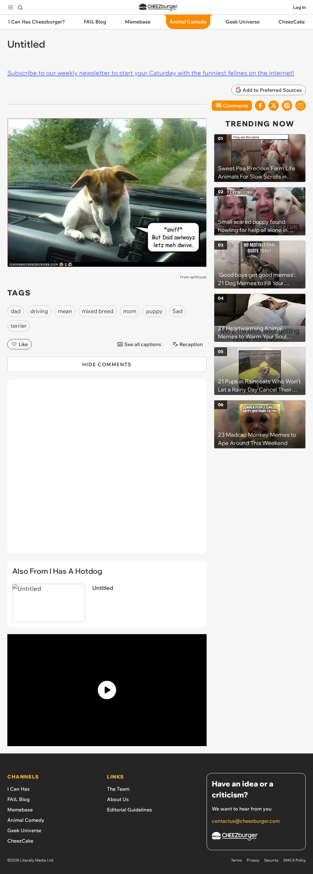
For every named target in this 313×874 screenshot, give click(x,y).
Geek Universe (24, 830)
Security (271, 860)
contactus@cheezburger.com (246, 821)
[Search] (20, 7)
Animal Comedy (25, 820)
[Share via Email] (300, 105)
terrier (19, 325)
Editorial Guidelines (129, 810)
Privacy (253, 860)
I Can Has (18, 789)
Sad (177, 311)
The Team (118, 789)
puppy (154, 311)
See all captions (142, 344)
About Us (118, 799)
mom (129, 311)
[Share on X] (273, 105)
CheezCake (20, 841)
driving (39, 311)
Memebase (20, 810)
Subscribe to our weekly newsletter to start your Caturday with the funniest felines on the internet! (150, 73)
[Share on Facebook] (260, 105)
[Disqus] (107, 469)
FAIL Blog (18, 799)
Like (23, 344)
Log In (299, 7)
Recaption (191, 344)
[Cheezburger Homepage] (158, 7)
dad (15, 311)
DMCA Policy (294, 860)
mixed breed (97, 311)
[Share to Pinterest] (287, 105)
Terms (236, 860)
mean (65, 311)
